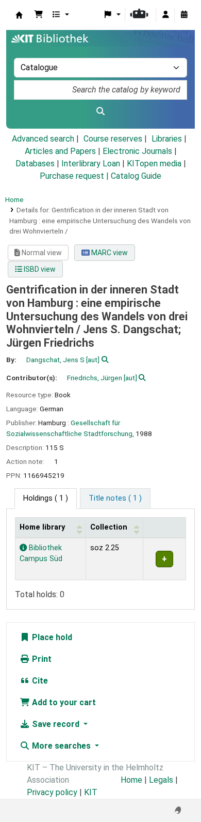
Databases (35, 163)
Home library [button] (42, 527)
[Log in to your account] (165, 15)
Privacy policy (52, 792)
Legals (161, 780)
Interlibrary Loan (90, 163)
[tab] (115, 498)
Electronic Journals (137, 151)
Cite (39, 681)
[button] (38, 15)
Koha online (19, 15)
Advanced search (43, 139)
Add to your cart (63, 702)
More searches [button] (61, 746)
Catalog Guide (136, 176)
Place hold (51, 637)
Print (41, 659)
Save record (55, 724)
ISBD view (39, 269)
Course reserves (112, 139)
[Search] (100, 111)
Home (14, 199)
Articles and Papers (60, 151)
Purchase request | (75, 176)
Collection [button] (108, 527)
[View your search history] (184, 15)
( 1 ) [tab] (45, 498)
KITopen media (154, 163)
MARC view (109, 253)
